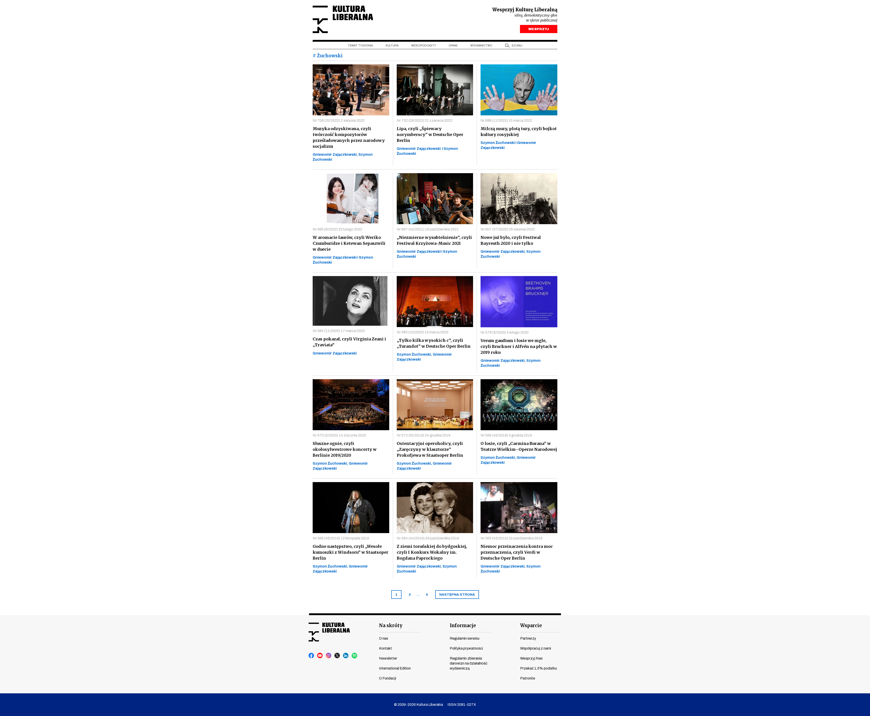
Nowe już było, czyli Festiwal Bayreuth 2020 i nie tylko (511, 240)
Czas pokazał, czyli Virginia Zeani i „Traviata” (349, 341)
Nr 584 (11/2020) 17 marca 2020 (339, 331)
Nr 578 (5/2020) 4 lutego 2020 (505, 332)
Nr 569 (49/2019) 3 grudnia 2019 (506, 435)
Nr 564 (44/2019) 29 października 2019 (428, 538)
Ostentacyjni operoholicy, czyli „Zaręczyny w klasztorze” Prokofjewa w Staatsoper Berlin (430, 449)
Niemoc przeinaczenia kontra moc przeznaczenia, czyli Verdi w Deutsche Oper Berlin (517, 552)
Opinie (453, 45)
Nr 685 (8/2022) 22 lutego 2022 (337, 229)
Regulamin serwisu (464, 638)
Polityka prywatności (466, 648)
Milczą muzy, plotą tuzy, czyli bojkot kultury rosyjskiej (519, 131)
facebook (311, 656)
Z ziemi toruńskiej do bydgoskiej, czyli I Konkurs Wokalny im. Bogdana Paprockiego (432, 552)
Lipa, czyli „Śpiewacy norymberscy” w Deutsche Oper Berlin (430, 134)
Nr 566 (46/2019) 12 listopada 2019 (341, 538)
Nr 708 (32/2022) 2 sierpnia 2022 (339, 120)
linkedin (346, 656)
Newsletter (388, 658)
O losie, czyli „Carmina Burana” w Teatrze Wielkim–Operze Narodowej (519, 446)
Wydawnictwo (481, 45)
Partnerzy (528, 638)
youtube (320, 656)
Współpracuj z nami (535, 648)
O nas (383, 638)
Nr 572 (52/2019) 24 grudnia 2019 (423, 435)
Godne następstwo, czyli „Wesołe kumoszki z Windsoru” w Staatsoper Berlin (350, 552)
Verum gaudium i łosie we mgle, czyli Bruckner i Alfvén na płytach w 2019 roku (519, 346)
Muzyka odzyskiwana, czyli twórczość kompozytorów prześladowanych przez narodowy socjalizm (349, 137)
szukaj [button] (517, 45)
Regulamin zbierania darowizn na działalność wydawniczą (468, 663)
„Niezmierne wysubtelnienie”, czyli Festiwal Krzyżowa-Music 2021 (434, 240)
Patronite (527, 678)
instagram (329, 656)
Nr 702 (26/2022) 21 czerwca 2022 (424, 120)
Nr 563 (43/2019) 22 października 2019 (511, 538)
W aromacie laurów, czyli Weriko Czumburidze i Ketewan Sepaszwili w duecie (349, 243)
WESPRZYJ (538, 29)
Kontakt (385, 648)
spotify (355, 656)
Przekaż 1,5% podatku (538, 668)
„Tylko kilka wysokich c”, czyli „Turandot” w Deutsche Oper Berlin (434, 343)
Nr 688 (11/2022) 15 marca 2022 (506, 120)
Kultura (392, 45)
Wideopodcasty (423, 45)
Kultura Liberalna (343, 19)
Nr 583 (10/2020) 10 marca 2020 (422, 332)
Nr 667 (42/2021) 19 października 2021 (428, 229)
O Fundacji (387, 678)
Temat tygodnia (360, 45)
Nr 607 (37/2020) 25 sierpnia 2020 (508, 229)
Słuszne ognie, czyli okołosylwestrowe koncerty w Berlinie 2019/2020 (345, 449)
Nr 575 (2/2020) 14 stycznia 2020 (339, 435)
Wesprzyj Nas (531, 658)
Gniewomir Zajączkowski (335, 353)
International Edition (395, 668)
